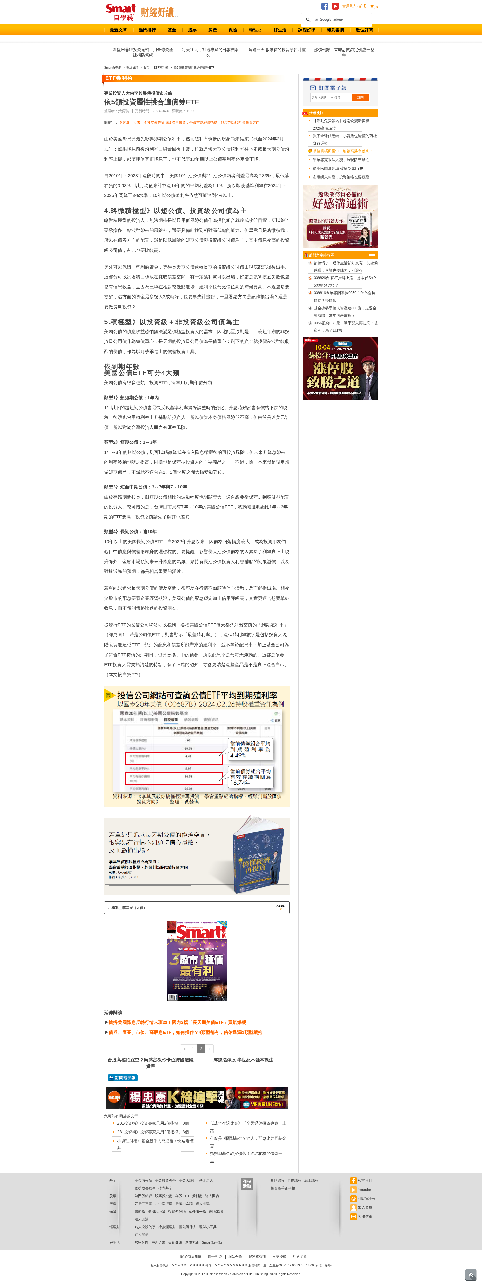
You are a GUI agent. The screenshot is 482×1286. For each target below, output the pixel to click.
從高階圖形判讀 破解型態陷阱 (338, 168)
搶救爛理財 (167, 1227)
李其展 (124, 122)
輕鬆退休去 (187, 1227)
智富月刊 (364, 1180)
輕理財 (255, 30)
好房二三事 (143, 1204)
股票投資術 (163, 1196)
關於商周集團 (191, 1257)
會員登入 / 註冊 (354, 6)
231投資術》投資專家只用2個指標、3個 (153, 1123)
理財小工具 (208, 1227)
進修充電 (192, 1242)
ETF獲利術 (193, 1196)
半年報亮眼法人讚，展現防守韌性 (341, 160)
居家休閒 (142, 1242)
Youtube (364, 1190)
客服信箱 (364, 1216)
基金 (172, 30)
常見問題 (300, 1257)
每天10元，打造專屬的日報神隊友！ (210, 52)
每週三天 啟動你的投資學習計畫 (277, 49)
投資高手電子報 (283, 1188)
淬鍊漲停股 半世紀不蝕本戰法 (243, 1059)
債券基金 (165, 1188)
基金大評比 (187, 1180)
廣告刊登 (215, 1257)
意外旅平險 (197, 1211)
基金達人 (206, 1180)
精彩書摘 (335, 30)
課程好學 (306, 30)
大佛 (136, 122)
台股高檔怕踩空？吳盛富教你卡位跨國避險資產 (151, 1063)
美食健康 (175, 1242)
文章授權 (279, 1257)
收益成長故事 (145, 1188)
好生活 (280, 30)
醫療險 (140, 1211)
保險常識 (216, 1211)
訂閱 (360, 97)
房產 (212, 30)
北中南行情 (163, 1204)
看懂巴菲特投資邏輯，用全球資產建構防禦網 (143, 52)
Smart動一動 (212, 1242)
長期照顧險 (156, 1211)
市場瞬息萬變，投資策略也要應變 (341, 177)
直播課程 (294, 1180)
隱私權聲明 (257, 1257)
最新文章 (118, 30)
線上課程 (311, 1180)
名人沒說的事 (145, 1227)
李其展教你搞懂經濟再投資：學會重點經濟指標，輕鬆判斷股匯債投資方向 (202, 122)
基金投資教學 (165, 1180)
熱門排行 (147, 30)
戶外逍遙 (158, 1242)
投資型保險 (177, 1211)
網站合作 (235, 1257)
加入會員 (364, 1207)
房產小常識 (184, 1204)
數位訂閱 (364, 30)
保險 (233, 30)
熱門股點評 (143, 1196)
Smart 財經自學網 (123, 12)
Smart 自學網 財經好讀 (159, 12)
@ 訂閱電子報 (123, 1077)
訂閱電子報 (366, 1198)
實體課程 (278, 1180)
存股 (178, 1196)
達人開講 (212, 1196)
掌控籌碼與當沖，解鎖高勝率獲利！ (343, 151)
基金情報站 (143, 1180)
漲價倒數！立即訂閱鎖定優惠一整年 (344, 52)
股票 (192, 30)
